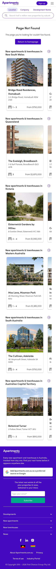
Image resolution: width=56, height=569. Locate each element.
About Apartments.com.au (21, 552)
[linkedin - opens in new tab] (26, 540)
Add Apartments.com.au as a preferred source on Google (27, 472)
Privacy (39, 552)
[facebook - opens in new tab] (20, 540)
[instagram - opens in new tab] (32, 540)
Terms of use (18, 558)
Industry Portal (33, 558)
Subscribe (28, 500)
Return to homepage (28, 41)
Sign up (42, 3)
